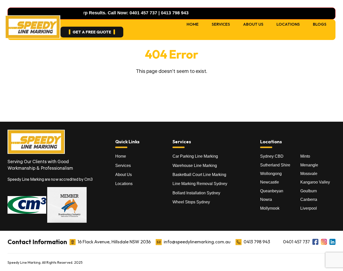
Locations (288, 24)
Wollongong (271, 173)
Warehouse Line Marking (195, 165)
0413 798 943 (171, 12)
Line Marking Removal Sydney (200, 184)
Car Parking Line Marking (195, 156)
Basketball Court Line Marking (199, 174)
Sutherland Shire (275, 165)
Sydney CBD (271, 156)
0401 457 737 (139, 12)
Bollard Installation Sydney (196, 193)
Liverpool (308, 208)
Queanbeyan (271, 191)
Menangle (309, 165)
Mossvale (308, 173)
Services (221, 24)
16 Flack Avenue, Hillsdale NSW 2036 (114, 242)
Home (193, 24)
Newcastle (269, 182)
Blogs (319, 24)
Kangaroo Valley (315, 182)
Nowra (266, 199)
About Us (253, 24)
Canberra (308, 199)
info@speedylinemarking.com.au (197, 242)
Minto (305, 156)
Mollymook (269, 208)
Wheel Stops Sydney (191, 202)
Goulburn (308, 191)
